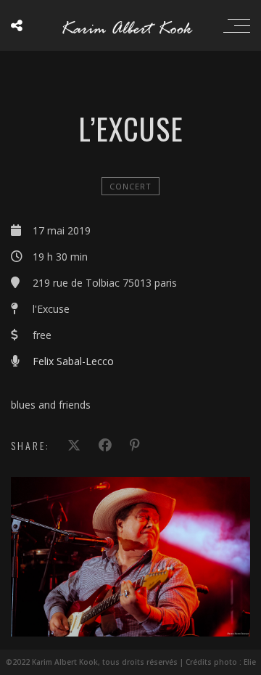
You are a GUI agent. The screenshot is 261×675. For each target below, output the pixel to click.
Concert (130, 186)
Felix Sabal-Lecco (73, 361)
